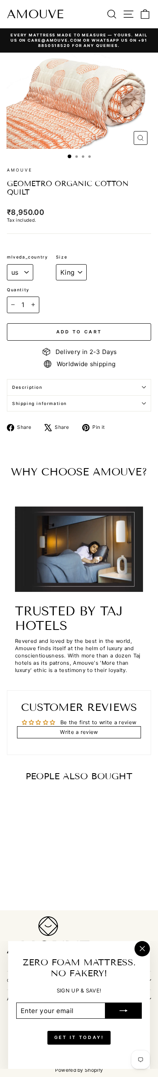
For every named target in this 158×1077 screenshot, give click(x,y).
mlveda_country (27, 256)
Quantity (18, 289)
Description (27, 387)
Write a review (79, 732)
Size (61, 256)
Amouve (35, 14)
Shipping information (39, 403)
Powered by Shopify (79, 1070)
